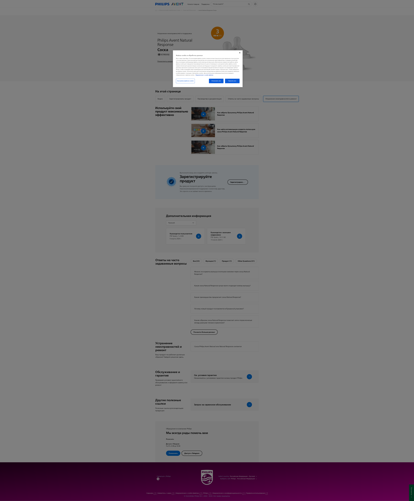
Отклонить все (216, 81)
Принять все (232, 81)
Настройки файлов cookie (185, 81)
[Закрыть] (239, 52)
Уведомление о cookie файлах (204, 75)
